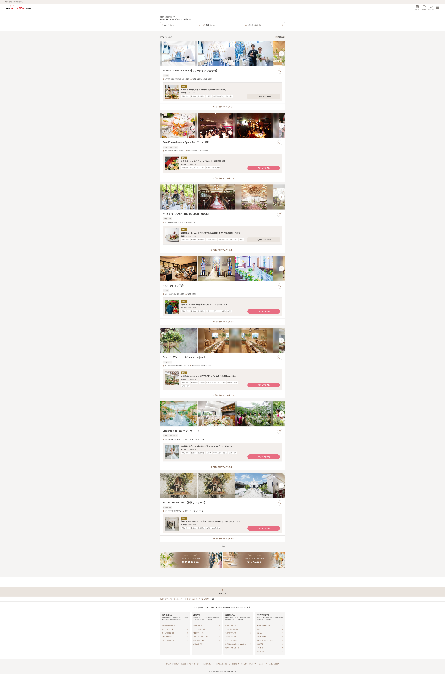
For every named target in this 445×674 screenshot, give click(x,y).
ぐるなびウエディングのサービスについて (254, 664)
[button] (222, 91)
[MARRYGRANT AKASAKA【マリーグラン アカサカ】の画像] (222, 53)
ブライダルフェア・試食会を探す (199, 599)
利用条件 (184, 664)
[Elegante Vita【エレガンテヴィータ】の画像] (222, 413)
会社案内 (169, 664)
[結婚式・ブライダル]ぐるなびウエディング (173, 599)
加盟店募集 (235, 664)
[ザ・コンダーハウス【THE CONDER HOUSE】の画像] (222, 197)
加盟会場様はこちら (224, 664)
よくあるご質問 (274, 664)
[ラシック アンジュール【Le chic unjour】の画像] (222, 340)
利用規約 (176, 664)
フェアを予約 (265, 168)
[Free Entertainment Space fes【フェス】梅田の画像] (222, 125)
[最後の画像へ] (281, 53)
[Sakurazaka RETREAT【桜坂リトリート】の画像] (222, 485)
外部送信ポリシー (210, 664)
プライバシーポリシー (195, 664)
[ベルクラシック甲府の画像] (222, 268)
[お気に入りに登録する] (279, 71)
